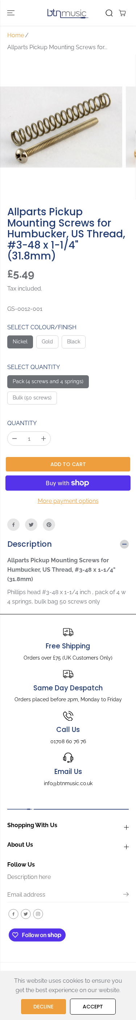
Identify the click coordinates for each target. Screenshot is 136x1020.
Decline (43, 1006)
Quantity (22, 423)
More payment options (68, 501)
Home (15, 35)
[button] (11, 13)
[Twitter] (31, 525)
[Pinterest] (49, 525)
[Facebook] (13, 525)
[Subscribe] (126, 895)
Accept (93, 1006)
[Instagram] (38, 914)
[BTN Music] (68, 13)
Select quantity (33, 367)
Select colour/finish (42, 327)
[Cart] (122, 13)
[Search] (109, 13)
